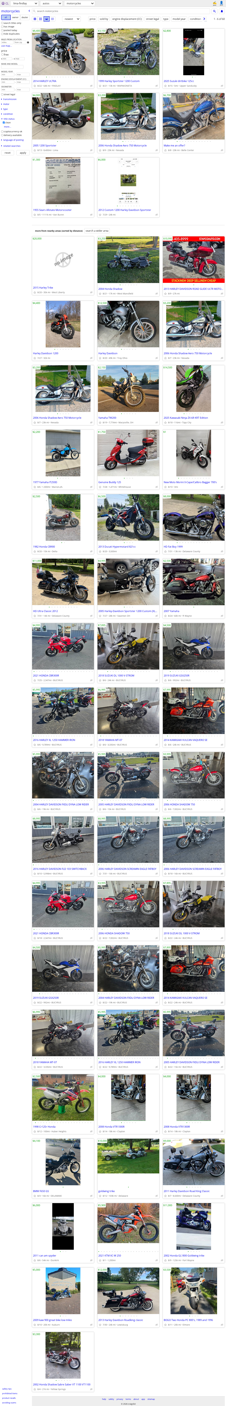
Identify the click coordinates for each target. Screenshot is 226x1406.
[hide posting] (91, 86)
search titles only (12, 23)
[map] (52, 19)
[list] (35, 19)
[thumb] (41, 19)
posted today (10, 30)
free (6, 54)
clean (8, 122)
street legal (9, 94)
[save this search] (222, 11)
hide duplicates (12, 33)
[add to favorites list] (35, 86)
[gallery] (47, 19)
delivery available (13, 135)
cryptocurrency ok (13, 131)
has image (9, 26)
